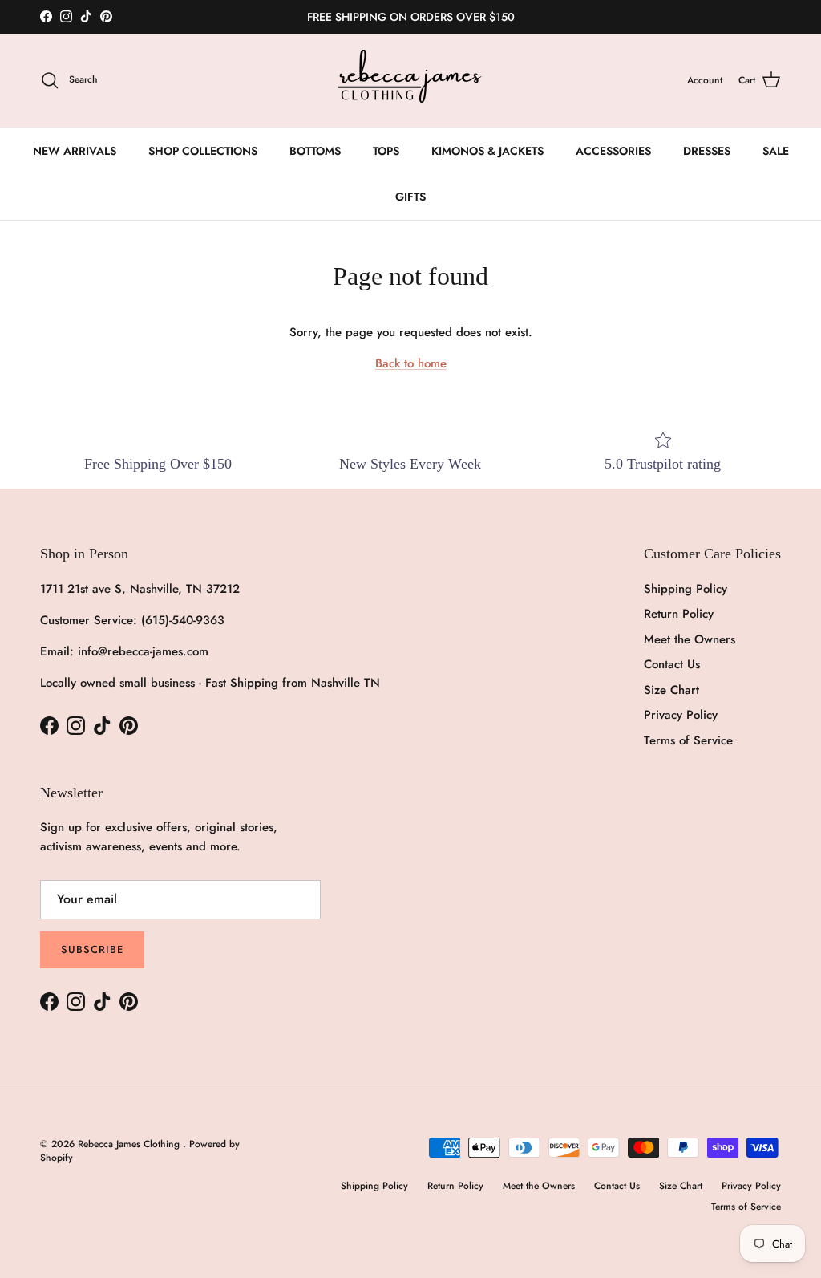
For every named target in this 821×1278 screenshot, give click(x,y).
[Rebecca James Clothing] (410, 81)
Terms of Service (688, 740)
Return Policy (679, 614)
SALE (775, 151)
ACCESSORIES (613, 151)
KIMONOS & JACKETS (487, 151)
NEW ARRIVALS (74, 151)
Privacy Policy (681, 715)
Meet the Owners (689, 639)
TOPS (386, 151)
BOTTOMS (315, 151)
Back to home (411, 363)
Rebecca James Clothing (130, 1144)
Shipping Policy (685, 589)
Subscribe (92, 949)
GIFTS (410, 197)
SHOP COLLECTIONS (202, 151)
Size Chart (671, 690)
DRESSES (706, 151)
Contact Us (672, 664)
